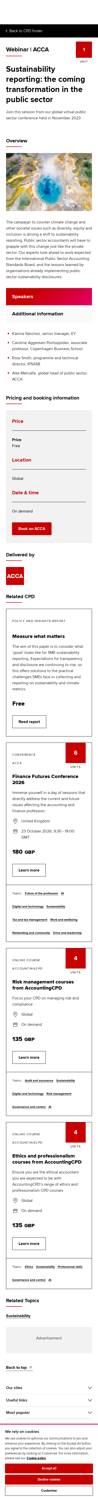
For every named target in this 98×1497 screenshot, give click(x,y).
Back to (25, 30)
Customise (49, 1491)
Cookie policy (36, 1458)
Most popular (18, 1412)
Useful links (16, 1400)
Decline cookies (49, 1479)
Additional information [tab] (37, 314)
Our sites (14, 1387)
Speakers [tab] (22, 297)
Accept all (49, 1468)
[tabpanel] (49, 356)
